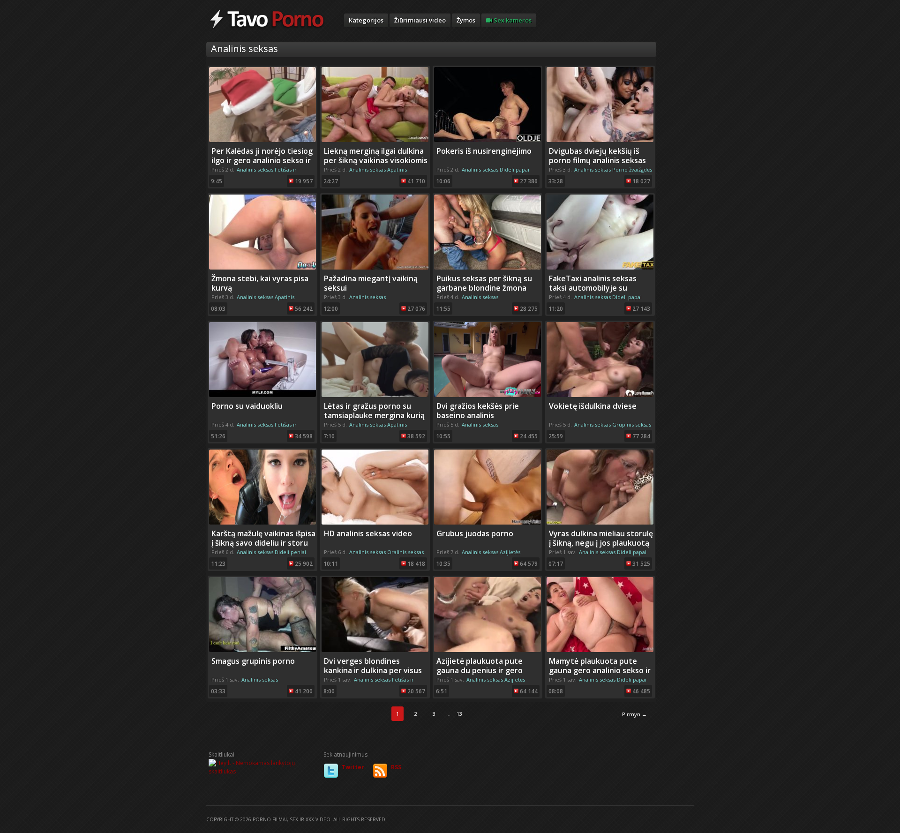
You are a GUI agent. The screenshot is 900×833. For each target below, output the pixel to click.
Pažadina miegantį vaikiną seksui (371, 283)
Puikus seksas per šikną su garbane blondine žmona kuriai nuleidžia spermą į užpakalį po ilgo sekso (484, 292)
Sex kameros (512, 20)
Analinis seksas (255, 169)
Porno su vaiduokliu (247, 406)
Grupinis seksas (631, 424)
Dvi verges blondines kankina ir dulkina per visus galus (373, 670)
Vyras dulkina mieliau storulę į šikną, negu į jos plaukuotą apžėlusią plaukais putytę (601, 542)
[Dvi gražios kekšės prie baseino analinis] (487, 395)
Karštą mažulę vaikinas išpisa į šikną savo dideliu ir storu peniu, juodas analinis (263, 542)
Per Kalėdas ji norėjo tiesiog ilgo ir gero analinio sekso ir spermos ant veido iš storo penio (262, 165)
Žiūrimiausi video (420, 20)
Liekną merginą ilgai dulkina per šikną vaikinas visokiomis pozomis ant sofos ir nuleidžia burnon (376, 165)
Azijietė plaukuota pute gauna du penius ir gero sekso (479, 670)
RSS (396, 767)
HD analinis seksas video (368, 533)
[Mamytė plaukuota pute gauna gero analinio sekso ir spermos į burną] (600, 650)
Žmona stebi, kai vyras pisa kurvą (259, 283)
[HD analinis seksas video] (375, 522)
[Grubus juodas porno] (487, 522)
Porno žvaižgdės (632, 169)
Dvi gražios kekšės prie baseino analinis (477, 410)
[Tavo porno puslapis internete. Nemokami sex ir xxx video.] (267, 28)
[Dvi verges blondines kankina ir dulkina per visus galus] (375, 650)
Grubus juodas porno (474, 533)
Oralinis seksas (405, 551)
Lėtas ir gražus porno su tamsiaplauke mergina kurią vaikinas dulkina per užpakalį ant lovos (375, 420)
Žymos (466, 20)
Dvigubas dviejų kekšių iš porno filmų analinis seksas (597, 155)
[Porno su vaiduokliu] (262, 395)
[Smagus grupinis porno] (262, 650)
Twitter (353, 767)
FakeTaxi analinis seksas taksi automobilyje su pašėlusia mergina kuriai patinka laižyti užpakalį (593, 292)
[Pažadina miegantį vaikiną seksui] (375, 267)
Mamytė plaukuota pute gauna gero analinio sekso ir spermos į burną (600, 670)
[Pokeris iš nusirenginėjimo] (487, 140)
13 (459, 713)
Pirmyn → (634, 714)
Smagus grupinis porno (253, 661)
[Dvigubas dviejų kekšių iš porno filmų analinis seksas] (600, 140)
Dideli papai (514, 169)
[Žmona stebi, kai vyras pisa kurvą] (262, 267)
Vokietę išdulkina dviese (593, 406)
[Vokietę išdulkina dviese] (600, 395)
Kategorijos (366, 20)
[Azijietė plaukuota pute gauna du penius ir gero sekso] (487, 650)
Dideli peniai (290, 551)
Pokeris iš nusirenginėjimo (484, 151)
